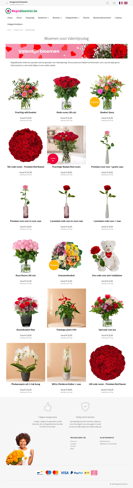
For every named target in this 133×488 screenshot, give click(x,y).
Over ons (73, 441)
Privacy (73, 446)
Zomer (10, 17)
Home (9, 30)
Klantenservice (105, 441)
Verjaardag (30, 17)
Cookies (73, 444)
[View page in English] (126, 3)
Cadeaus (118, 17)
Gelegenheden (72, 17)
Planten (86, 17)
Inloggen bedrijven (14, 24)
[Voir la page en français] (121, 3)
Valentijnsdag (30, 30)
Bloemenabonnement (102, 17)
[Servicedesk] (114, 3)
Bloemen (56, 17)
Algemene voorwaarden (108, 444)
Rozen (19, 17)
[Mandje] (107, 3)
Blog (72, 448)
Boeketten (43, 17)
